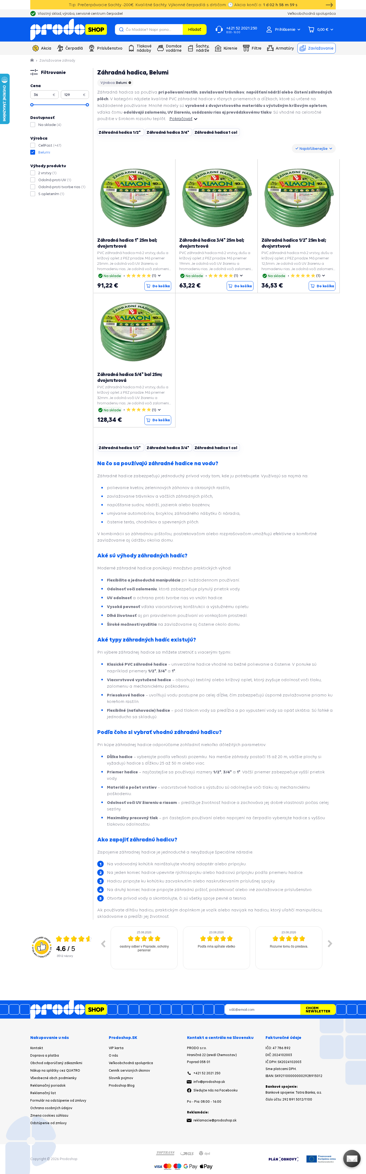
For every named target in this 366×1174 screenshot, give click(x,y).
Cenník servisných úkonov (129, 1070)
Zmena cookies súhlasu (49, 1115)
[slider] (31, 104)
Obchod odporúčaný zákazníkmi (56, 1063)
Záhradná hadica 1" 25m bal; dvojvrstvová (127, 243)
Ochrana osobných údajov (51, 1108)
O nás (113, 1055)
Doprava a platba (44, 1055)
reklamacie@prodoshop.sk (215, 1120)
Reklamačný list (43, 1093)
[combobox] (314, 148)
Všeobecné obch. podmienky (53, 1078)
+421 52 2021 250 (207, 1073)
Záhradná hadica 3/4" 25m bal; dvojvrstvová (211, 243)
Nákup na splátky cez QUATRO (55, 1070)
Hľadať (194, 29)
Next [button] (330, 943)
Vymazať (178, 29)
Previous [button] (102, 943)
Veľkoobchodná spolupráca (131, 1063)
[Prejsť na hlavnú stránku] (68, 29)
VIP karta (116, 1048)
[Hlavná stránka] (32, 60)
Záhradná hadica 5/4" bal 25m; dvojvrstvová (129, 377)
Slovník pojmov (121, 1078)
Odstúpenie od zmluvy (48, 1123)
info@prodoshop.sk (209, 1082)
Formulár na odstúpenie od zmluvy (58, 1100)
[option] (144, 947)
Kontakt (36, 1048)
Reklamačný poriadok (48, 1085)
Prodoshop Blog (122, 1085)
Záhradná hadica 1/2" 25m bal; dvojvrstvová (294, 243)
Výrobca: (113, 82)
